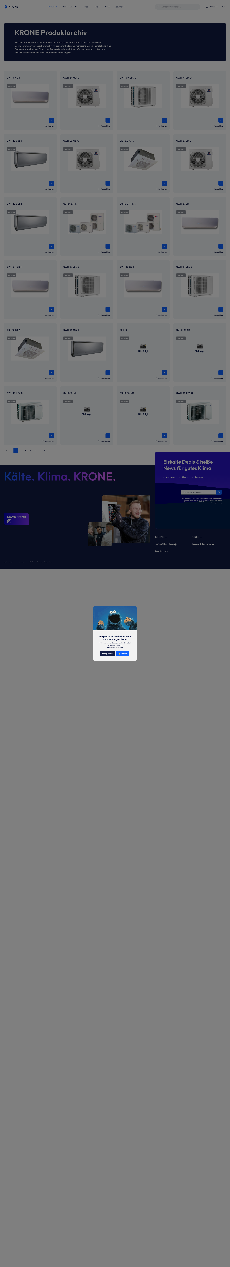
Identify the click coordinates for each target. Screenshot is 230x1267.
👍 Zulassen (122, 654)
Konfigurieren (107, 654)
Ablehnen (119, 647)
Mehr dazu (111, 647)
